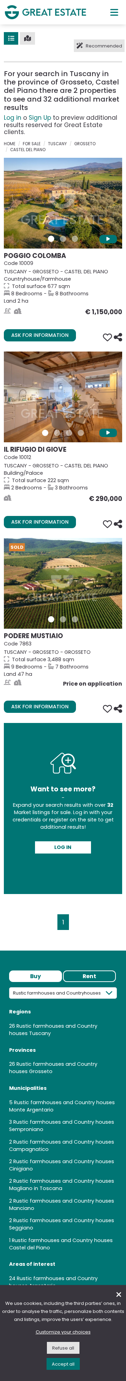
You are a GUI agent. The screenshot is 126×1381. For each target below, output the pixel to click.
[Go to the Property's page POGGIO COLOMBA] (63, 203)
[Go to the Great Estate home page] (45, 12)
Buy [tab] (35, 976)
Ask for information (40, 335)
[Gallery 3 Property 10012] (69, 433)
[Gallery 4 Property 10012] (81, 433)
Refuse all (63, 1348)
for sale (32, 144)
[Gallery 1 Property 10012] (45, 433)
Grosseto (85, 144)
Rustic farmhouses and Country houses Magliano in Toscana (61, 1184)
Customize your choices (63, 1332)
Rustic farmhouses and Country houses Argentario (53, 1282)
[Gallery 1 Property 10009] (51, 238)
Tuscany (57, 144)
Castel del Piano (28, 150)
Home (9, 144)
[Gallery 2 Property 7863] (63, 619)
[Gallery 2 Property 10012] (57, 433)
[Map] (27, 38)
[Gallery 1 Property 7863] (51, 619)
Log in (12, 117)
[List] (11, 38)
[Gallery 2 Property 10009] (63, 238)
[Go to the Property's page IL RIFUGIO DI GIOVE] (63, 397)
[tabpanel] (63, 1141)
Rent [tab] (89, 976)
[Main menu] (114, 12)
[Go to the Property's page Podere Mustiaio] (63, 583)
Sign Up (40, 117)
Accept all (63, 1364)
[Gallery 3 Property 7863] (75, 619)
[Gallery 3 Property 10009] (75, 238)
